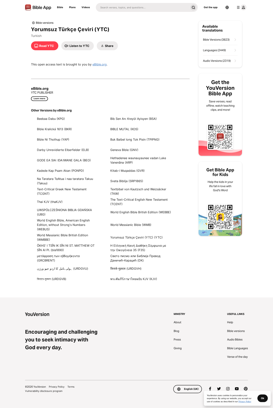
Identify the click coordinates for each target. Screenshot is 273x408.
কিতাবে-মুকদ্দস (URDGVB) (51, 279)
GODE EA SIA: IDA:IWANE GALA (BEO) (64, 160)
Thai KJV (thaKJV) (50, 202)
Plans (72, 7)
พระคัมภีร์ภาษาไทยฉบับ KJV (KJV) (133, 279)
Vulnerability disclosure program (43, 390)
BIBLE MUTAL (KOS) (124, 129)
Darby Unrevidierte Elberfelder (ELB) (63, 150)
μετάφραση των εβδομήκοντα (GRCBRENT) (58, 258)
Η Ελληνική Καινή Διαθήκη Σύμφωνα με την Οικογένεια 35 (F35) (138, 248)
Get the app (210, 7)
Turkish (36, 36)
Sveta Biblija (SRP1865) (126, 181)
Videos (86, 7)
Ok (262, 398)
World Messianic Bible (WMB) (130, 225)
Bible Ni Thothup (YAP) (53, 139)
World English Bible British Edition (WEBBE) (140, 212)
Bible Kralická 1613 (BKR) (54, 129)
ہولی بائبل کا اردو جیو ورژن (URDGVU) (62, 268)
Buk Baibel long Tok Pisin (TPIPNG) (135, 139)
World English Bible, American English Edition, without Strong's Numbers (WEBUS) (63, 224)
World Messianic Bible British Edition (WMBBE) (62, 237)
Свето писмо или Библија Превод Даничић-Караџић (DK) (135, 258)
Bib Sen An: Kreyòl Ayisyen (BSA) (133, 119)
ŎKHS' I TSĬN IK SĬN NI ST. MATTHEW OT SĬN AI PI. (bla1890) (66, 248)
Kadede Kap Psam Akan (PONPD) (60, 170)
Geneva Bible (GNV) (124, 150)
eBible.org (99, 64)
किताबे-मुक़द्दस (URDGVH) (126, 268)
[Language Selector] (227, 7)
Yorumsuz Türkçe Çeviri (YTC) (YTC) (136, 237)
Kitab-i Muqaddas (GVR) (127, 170)
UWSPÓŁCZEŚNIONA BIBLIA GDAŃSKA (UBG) (64, 212)
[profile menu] (241, 7)
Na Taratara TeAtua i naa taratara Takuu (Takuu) (65, 181)
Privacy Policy (56, 386)
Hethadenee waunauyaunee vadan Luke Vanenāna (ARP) (138, 160)
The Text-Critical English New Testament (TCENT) (139, 202)
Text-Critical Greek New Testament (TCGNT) (62, 191)
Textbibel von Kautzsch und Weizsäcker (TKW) (138, 191)
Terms (70, 386)
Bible (60, 7)
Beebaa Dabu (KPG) (51, 119)
